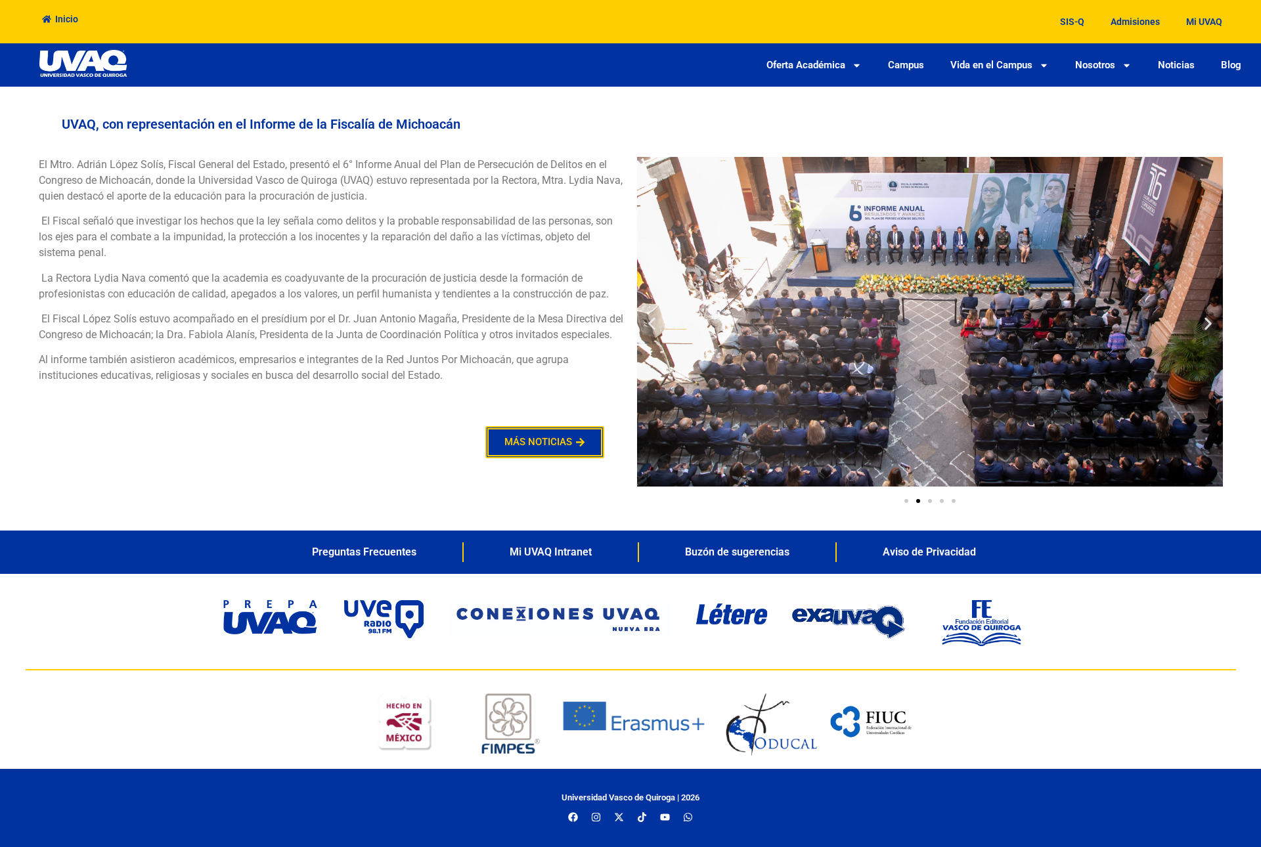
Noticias (1176, 65)
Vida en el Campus (991, 65)
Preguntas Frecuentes (364, 552)
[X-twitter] (619, 817)
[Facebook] (573, 817)
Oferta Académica (805, 65)
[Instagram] (596, 817)
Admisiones (1135, 21)
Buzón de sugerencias (737, 552)
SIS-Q (1072, 21)
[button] (652, 324)
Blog (1231, 65)
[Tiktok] (642, 817)
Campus (906, 65)
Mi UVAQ (1204, 21)
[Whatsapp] (688, 817)
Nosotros (1095, 65)
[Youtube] (665, 817)
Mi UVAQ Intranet (551, 552)
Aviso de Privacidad (929, 552)
